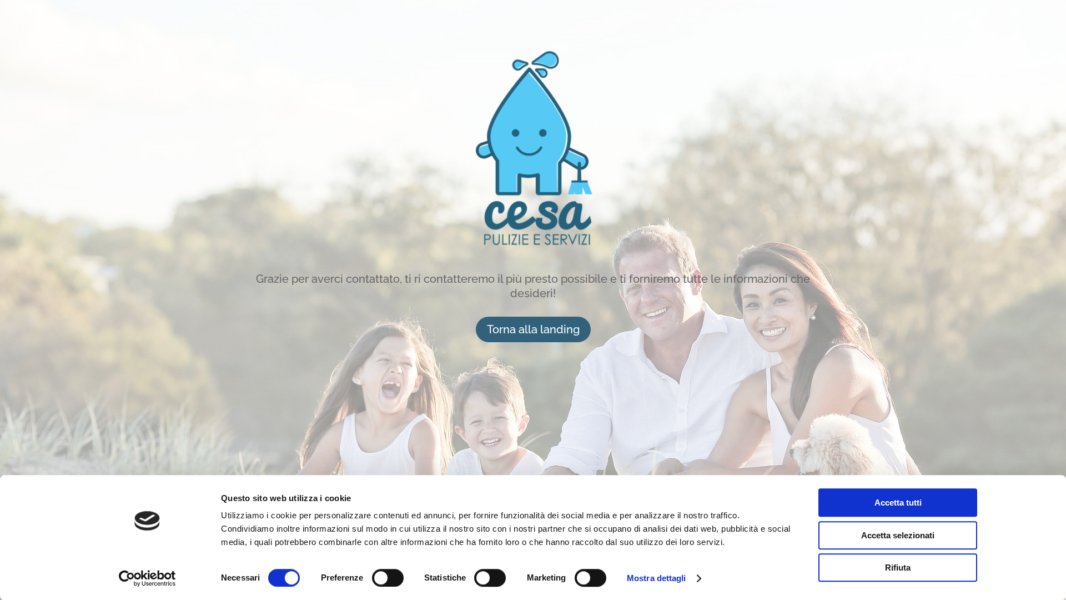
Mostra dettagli (656, 578)
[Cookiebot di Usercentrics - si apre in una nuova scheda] (147, 578)
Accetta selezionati (897, 535)
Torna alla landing (533, 329)
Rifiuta (898, 567)
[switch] (388, 578)
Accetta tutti (898, 502)
